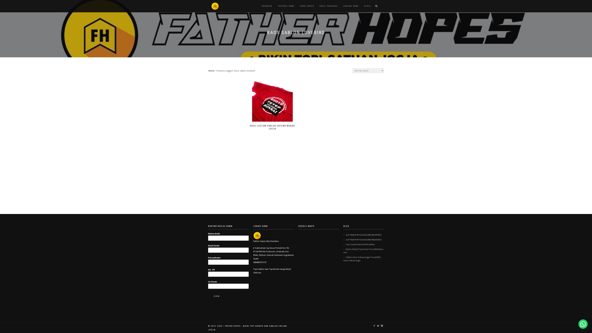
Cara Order (307, 6)
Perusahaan (214, 257)
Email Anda (213, 245)
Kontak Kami (351, 6)
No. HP (211, 269)
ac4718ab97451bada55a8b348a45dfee (364, 234)
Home (211, 70)
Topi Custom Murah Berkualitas (360, 244)
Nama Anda (214, 233)
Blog (367, 6)
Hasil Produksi (329, 6)
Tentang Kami (286, 6)
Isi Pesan (212, 281)
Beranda (267, 6)
